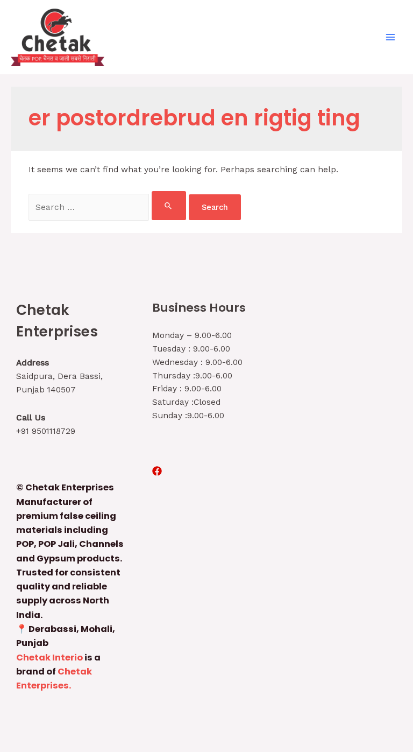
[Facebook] (157, 471)
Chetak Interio (49, 657)
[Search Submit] (169, 205)
